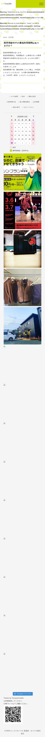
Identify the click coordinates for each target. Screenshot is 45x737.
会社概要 (36, 102)
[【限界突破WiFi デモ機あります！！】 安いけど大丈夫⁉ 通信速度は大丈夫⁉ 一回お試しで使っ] (22, 594)
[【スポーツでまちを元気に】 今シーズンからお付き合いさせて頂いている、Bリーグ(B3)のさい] (22, 210)
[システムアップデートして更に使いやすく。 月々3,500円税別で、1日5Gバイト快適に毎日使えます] (22, 479)
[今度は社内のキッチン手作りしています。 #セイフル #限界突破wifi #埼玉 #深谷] (22, 364)
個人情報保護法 (25, 102)
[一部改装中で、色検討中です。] (22, 402)
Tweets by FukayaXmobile (14, 698)
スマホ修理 (14, 96)
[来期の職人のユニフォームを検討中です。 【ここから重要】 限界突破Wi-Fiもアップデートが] (22, 287)
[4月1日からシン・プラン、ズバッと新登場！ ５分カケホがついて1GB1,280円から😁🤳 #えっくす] (22, 172)
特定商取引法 (11, 102)
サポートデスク (29, 107)
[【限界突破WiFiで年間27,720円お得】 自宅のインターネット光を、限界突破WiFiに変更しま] (22, 633)
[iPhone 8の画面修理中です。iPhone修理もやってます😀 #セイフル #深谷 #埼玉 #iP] (22, 441)
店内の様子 (16, 107)
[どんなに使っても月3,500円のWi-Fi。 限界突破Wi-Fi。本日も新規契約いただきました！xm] (22, 556)
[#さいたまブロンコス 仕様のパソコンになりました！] (22, 249)
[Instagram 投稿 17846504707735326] (22, 671)
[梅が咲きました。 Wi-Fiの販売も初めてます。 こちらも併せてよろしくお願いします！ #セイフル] (22, 518)
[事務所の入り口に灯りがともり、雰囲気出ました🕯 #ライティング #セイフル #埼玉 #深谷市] (22, 325)
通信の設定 (32, 96)
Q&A (23, 96)
